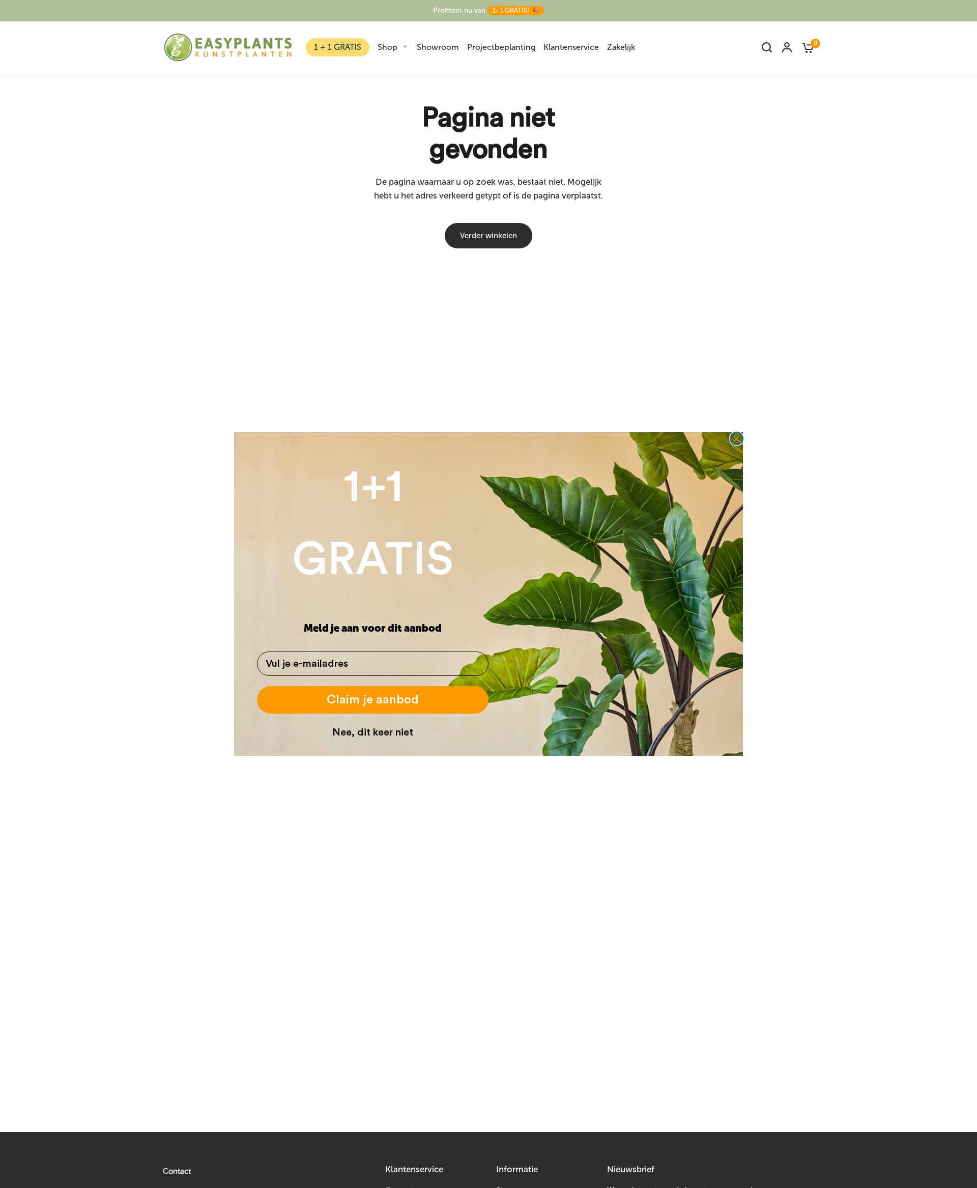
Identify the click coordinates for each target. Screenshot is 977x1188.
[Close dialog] (736, 438)
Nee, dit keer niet (372, 732)
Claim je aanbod (373, 700)
